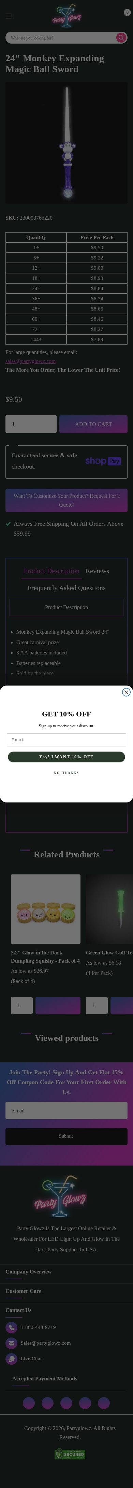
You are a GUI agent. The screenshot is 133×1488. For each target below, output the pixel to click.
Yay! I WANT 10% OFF (66, 757)
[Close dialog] (126, 692)
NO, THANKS (66, 773)
